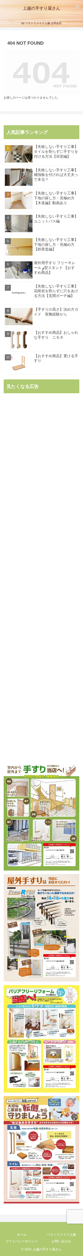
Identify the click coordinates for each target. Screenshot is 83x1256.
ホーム (22, 1234)
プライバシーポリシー (22, 1241)
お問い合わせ (61, 1241)
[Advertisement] (41, 578)
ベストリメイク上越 (61, 1234)
